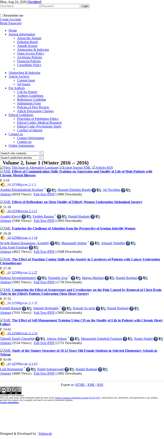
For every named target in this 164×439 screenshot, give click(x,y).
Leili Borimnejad (11, 369)
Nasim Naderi (143, 338)
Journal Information (22, 34)
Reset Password (10, 23)
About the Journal (29, 38)
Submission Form (29, 103)
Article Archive (19, 76)
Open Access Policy (30, 53)
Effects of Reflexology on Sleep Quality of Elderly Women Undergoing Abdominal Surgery (77, 202)
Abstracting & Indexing (33, 49)
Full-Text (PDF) (45, 194)
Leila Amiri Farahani (14, 247)
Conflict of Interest (29, 130)
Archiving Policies (29, 57)
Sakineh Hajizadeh (46, 308)
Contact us (16, 134)
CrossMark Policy (29, 65)
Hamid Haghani (79, 216)
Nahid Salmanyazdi (50, 369)
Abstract (5, 194)
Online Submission (21, 145)
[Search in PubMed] (54, 190)
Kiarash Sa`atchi (84, 308)
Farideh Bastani (43, 216)
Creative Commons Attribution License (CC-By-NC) (77, 398)
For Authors (17, 88)
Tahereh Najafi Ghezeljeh (17, 338)
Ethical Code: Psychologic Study (39, 126)
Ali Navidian (111, 190)
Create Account (10, 19)
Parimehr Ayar (58, 278)
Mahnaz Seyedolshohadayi (18, 278)
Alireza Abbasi (57, 338)
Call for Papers (27, 92)
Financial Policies (29, 61)
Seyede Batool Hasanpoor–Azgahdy (24, 243)
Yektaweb (45, 433)
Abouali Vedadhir (113, 243)
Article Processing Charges (35, 111)
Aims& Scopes (27, 46)
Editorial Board (27, 42)
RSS (100, 385)
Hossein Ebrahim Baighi (74, 190)
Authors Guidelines (30, 95)
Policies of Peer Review (33, 107)
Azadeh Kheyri (10, 216)
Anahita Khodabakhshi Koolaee (21, 190)
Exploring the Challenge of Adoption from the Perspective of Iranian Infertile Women (73, 228)
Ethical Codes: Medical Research (39, 122)
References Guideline (31, 99)
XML (91, 385)
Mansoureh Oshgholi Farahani (101, 338)
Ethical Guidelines (21, 115)
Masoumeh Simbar (74, 243)
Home (13, 30)
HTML (80, 385)
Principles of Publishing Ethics (37, 119)
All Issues (23, 84)
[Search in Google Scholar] (49, 190)
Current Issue (26, 80)
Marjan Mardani (93, 278)
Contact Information (30, 138)
